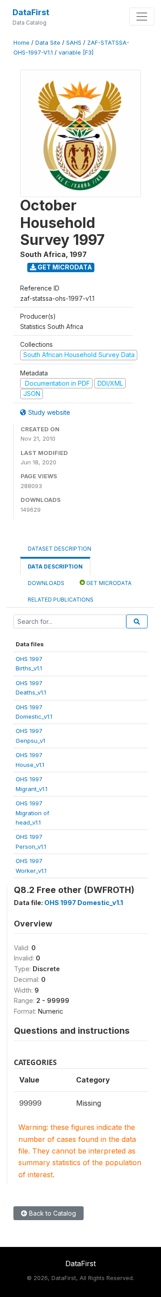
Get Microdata (64, 267)
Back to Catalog (51, 1213)
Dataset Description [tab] (59, 548)
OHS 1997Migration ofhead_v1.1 (32, 813)
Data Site (47, 42)
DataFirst (31, 12)
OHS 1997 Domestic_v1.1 (83, 902)
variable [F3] (76, 52)
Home (21, 42)
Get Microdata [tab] (108, 583)
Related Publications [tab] (60, 599)
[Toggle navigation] (141, 16)
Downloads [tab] (46, 583)
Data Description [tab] (55, 566)
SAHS (73, 42)
